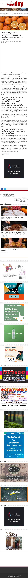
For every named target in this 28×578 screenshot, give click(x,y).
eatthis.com (6, 153)
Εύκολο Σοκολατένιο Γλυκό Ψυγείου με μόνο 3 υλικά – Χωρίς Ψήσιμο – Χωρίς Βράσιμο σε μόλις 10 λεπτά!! (13, 234)
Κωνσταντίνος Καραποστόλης (8, 41)
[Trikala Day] (14, 3)
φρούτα (7, 72)
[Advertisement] (14, 58)
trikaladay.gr (2, 13)
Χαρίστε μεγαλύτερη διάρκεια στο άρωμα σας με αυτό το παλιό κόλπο (19, 199)
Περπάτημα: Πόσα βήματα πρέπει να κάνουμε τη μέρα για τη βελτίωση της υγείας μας (9, 195)
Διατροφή (8, 13)
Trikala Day (17, 566)
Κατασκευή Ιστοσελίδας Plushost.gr (14, 565)
